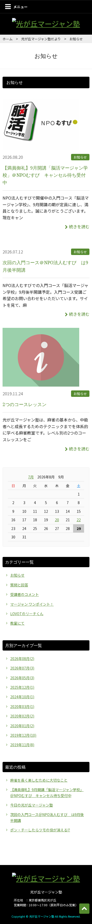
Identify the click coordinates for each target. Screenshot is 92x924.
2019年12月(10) (23, 735)
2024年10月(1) (22, 696)
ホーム (8, 38)
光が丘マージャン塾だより (41, 38)
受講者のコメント (24, 594)
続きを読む (79, 226)
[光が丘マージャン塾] (46, 23)
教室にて (17, 623)
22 (79, 519)
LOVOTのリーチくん (26, 613)
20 (57, 519)
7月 (31, 476)
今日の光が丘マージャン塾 (31, 805)
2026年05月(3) (22, 677)
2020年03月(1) (22, 706)
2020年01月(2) (22, 725)
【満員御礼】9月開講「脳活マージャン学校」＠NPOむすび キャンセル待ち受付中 (45, 175)
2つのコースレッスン (25, 404)
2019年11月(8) (22, 744)
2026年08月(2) (22, 658)
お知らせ (80, 157)
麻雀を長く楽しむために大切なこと (38, 780)
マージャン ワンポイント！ (32, 604)
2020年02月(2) (22, 716)
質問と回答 (19, 584)
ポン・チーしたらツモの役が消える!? (40, 829)
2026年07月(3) (22, 668)
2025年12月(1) (22, 687)
